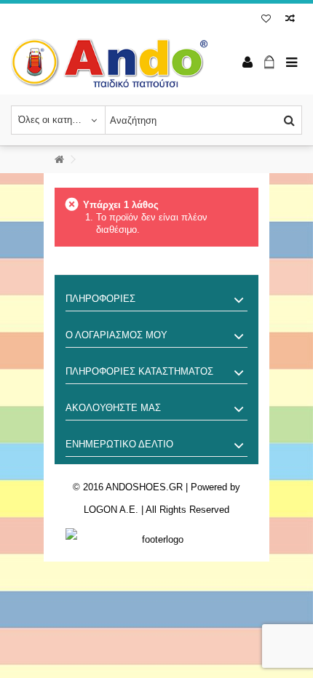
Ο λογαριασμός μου (116, 335)
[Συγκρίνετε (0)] (290, 20)
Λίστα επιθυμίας (266, 20)
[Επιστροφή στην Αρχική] (59, 160)
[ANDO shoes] (109, 63)
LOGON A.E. (111, 509)
